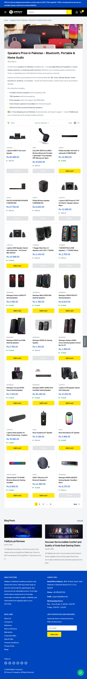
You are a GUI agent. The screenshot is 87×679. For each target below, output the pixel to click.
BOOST (35, 429)
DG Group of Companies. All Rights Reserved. (19, 672)
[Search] (69, 12)
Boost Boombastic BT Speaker (69, 433)
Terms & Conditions (11, 642)
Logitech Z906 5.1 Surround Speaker (15, 152)
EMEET (35, 474)
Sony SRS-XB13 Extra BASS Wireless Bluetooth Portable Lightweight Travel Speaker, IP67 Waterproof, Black (42, 154)
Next (75, 504)
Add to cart (70, 171)
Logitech (9, 147)
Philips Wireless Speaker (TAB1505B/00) (41, 202)
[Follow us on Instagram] (17, 662)
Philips (61, 147)
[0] (81, 12)
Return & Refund (10, 629)
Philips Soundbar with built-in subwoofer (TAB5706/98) (69, 152)
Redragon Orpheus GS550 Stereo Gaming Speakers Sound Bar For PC (69, 342)
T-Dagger (36, 245)
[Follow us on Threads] (13, 662)
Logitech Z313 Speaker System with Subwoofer (69, 389)
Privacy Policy (9, 646)
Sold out (17, 171)
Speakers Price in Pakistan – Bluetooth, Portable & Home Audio (31, 20)
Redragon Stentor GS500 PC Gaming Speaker (16, 296)
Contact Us (8, 622)
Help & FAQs (8, 639)
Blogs (6, 649)
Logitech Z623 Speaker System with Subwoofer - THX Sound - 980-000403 (17, 250)
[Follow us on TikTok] (21, 662)
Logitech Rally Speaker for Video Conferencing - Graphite (16, 434)
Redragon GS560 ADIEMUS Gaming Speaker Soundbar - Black (68, 480)
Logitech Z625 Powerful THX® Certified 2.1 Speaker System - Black (69, 203)
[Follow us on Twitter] (9, 662)
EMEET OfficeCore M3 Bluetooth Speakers (40, 479)
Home (6, 20)
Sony (34, 147)
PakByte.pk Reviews (14, 541)
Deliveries (8, 625)
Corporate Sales (10, 636)
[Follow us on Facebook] (5, 662)
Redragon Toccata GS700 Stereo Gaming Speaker (15, 389)
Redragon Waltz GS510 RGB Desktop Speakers (42, 296)
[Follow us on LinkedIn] (25, 662)
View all (80, 521)
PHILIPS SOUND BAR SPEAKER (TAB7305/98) (17, 202)
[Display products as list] (78, 123)
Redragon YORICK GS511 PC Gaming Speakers (68, 296)
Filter (13, 123)
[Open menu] (5, 12)
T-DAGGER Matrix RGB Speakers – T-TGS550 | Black (68, 249)
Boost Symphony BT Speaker (42, 433)
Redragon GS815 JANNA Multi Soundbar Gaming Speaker (43, 389)
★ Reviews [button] (85, 341)
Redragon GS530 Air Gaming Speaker (42, 341)
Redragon (9, 292)
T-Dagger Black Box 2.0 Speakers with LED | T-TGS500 (43, 249)
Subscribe (54, 634)
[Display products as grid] (75, 123)
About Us (7, 618)
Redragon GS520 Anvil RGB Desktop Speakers (15, 341)
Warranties (8, 632)
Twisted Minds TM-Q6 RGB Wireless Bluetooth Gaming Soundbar (15, 480)
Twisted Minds (11, 474)
